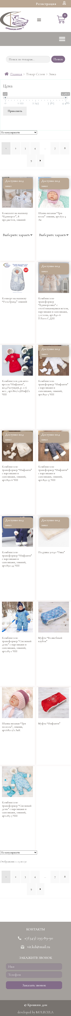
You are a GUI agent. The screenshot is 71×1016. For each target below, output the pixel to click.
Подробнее (43, 337)
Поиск (58, 59)
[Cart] (61, 19)
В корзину (7, 254)
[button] (46, 3)
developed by (35, 1012)
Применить (15, 111)
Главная (16, 74)
